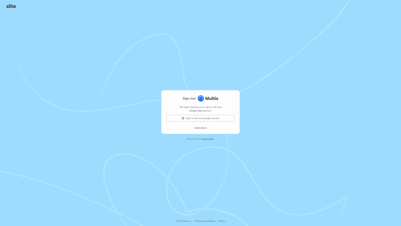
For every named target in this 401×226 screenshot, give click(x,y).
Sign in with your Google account (202, 118)
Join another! (208, 139)
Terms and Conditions (205, 221)
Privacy (221, 221)
